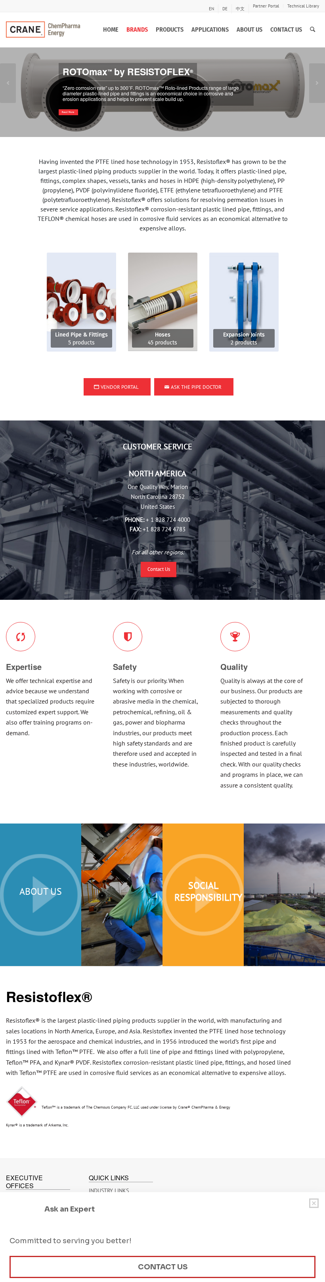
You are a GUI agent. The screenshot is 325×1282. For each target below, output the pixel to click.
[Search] (312, 29)
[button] (8, 83)
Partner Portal (266, 6)
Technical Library (303, 6)
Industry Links (109, 1190)
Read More (68, 112)
